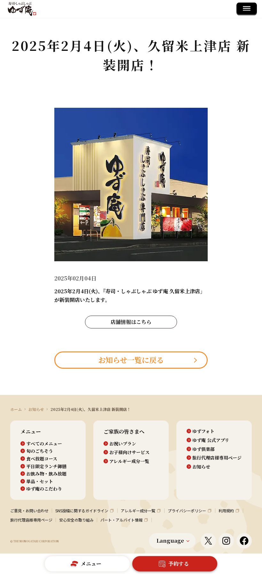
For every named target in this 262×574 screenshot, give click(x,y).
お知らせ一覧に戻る (131, 360)
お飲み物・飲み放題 (46, 474)
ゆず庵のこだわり (44, 489)
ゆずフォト (203, 431)
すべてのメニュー (44, 444)
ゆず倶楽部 (203, 449)
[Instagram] (226, 540)
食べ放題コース (41, 459)
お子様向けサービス (129, 452)
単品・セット (39, 481)
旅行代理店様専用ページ (217, 458)
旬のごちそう (39, 451)
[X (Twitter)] (208, 540)
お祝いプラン (122, 444)
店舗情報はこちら (131, 322)
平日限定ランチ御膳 (46, 466)
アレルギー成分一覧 (129, 461)
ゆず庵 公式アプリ (210, 440)
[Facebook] (244, 540)
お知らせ (201, 467)
